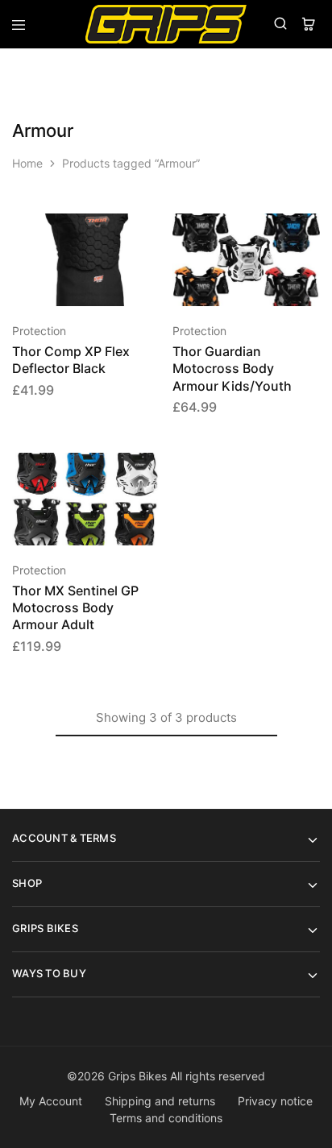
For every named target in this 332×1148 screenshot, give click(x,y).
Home (27, 163)
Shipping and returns (160, 1101)
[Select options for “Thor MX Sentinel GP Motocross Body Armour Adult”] (149, 472)
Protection (39, 331)
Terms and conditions (166, 1118)
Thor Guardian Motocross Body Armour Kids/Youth (232, 368)
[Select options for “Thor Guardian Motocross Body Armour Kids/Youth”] (308, 233)
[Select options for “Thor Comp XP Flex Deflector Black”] (149, 233)
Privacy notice (275, 1101)
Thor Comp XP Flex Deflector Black (71, 359)
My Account (50, 1101)
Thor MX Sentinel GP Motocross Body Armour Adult (75, 607)
